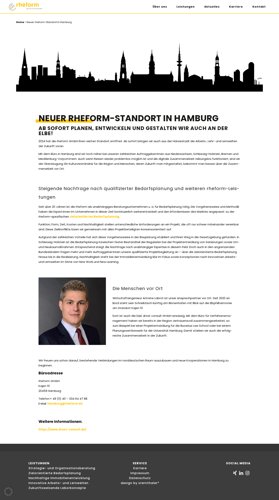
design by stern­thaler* (140, 483)
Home (20, 22)
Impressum (139, 473)
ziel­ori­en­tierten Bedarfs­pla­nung (94, 217)
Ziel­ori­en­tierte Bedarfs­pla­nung (54, 473)
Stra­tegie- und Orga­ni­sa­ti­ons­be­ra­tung (61, 468)
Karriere (140, 468)
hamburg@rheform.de (65, 404)
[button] (8, 491)
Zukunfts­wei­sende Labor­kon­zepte (57, 488)
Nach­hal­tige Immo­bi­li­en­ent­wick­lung (59, 478)
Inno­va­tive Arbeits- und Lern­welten (58, 483)
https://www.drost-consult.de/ (62, 429)
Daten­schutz (140, 478)
